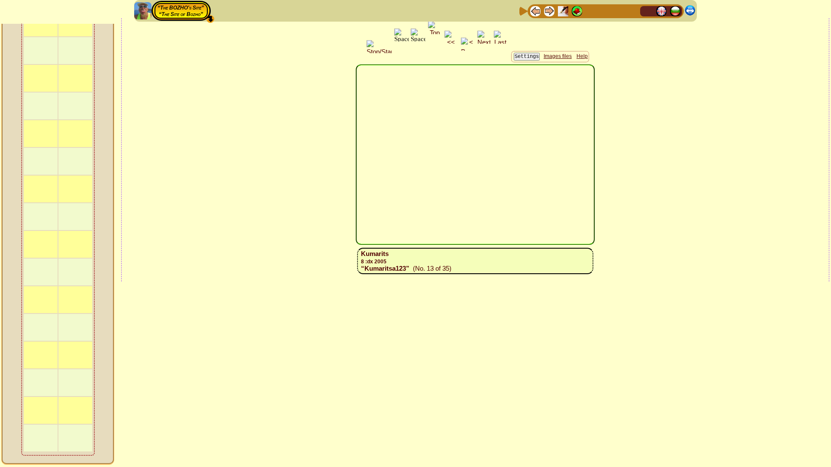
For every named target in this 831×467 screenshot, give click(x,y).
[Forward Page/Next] (549, 10)
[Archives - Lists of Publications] (563, 10)
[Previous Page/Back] (535, 10)
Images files (558, 56)
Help (582, 56)
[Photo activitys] (604, 10)
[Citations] (577, 10)
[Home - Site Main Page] (647, 10)
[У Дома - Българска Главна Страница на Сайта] (675, 10)
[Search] (632, 10)
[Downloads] (618, 10)
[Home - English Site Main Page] (661, 10)
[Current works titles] (591, 10)
